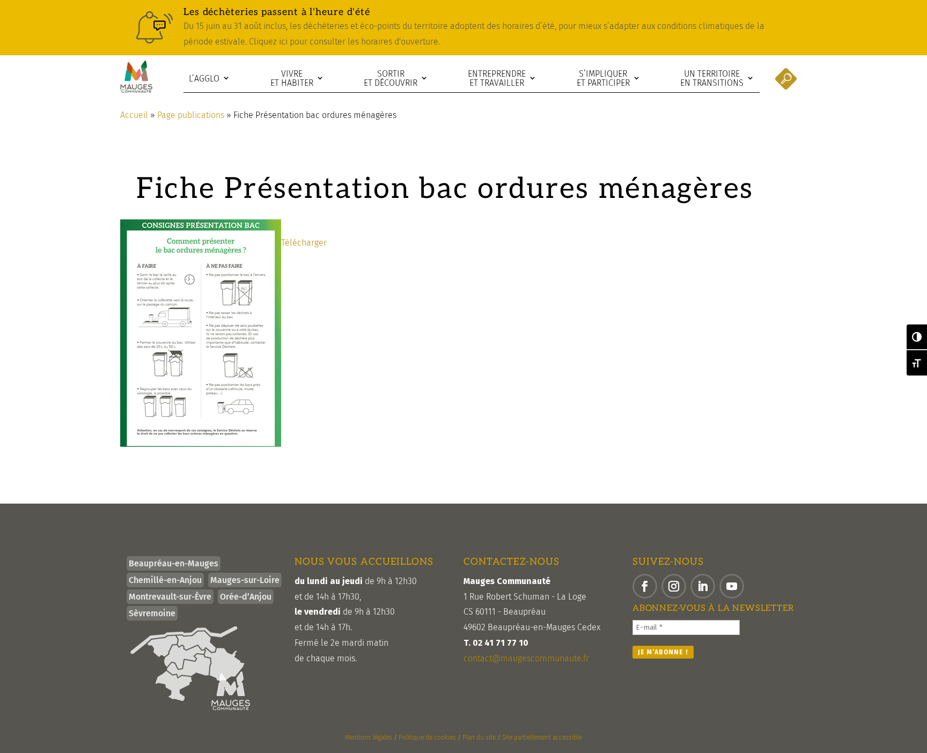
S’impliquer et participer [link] (603, 78)
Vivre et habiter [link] (291, 78)
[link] (463, 27)
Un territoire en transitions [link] (712, 78)
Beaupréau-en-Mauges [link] (173, 563)
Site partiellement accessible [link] (542, 737)
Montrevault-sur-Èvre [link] (170, 597)
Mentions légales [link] (368, 737)
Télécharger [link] (304, 243)
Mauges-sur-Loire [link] (244, 580)
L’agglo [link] (204, 78)
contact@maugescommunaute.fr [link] (526, 658)
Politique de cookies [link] (427, 737)
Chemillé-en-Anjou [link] (165, 580)
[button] (644, 586)
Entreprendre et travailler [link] (497, 78)
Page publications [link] (190, 115)
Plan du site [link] (479, 737)
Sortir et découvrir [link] (390, 78)
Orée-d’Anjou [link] (245, 597)
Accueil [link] (134, 115)
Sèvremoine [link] (152, 613)
